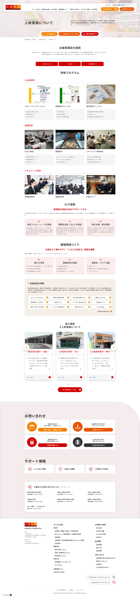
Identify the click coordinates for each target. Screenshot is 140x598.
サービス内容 (58, 525)
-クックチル (58, 565)
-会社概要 (99, 544)
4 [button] (72, 384)
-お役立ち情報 (100, 531)
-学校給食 (57, 543)
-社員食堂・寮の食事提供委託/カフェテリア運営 (69, 540)
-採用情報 (99, 551)
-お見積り (99, 564)
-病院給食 (57, 537)
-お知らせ (99, 537)
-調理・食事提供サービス (62, 552)
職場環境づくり (93, 64)
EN (110, 5)
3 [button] (70, 384)
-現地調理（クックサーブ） (62, 562)
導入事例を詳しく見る (69, 390)
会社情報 (98, 541)
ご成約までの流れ (59, 572)
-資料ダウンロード (101, 561)
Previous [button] (26, 347)
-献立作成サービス (60, 549)
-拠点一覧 (99, 548)
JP (107, 5)
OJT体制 (70, 64)
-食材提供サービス (60, 556)
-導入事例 (99, 528)
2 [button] (69, 384)
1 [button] (67, 384)
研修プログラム (47, 64)
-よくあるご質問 (101, 534)
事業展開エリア (58, 569)
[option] (38, 356)
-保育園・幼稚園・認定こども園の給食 (66, 531)
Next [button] (114, 347)
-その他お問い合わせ (102, 567)
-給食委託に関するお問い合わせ (105, 558)
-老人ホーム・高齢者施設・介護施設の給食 (67, 534)
